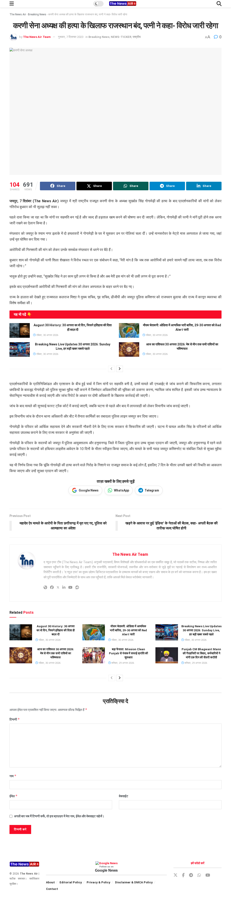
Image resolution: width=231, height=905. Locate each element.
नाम (12, 776)
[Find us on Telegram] (191, 875)
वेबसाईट (123, 796)
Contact (52, 889)
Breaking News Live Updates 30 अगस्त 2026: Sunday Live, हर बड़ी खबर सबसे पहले (201, 630)
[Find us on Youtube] (208, 875)
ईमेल (13, 796)
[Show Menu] (11, 3)
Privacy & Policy (98, 882)
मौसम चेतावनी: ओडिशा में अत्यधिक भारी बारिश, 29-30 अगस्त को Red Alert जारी (128, 630)
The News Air (17, 14)
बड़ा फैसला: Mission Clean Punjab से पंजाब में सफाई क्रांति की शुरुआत (128, 653)
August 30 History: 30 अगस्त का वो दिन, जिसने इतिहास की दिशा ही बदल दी (56, 630)
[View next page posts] (119, 369)
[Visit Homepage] (122, 3)
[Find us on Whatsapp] (199, 875)
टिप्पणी (14, 719)
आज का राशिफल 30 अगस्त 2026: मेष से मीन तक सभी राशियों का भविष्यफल (55, 653)
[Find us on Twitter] (175, 875)
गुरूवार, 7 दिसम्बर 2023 (70, 37)
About (50, 882)
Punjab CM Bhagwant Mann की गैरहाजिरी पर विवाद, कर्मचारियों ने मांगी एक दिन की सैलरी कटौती (201, 653)
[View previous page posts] (111, 369)
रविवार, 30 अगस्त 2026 (47, 335)
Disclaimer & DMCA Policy (134, 882)
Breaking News (37, 14)
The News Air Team (37, 37)
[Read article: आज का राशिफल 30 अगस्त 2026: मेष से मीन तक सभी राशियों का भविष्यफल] (129, 349)
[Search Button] (219, 3)
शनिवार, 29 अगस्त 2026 (122, 663)
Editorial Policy (71, 882)
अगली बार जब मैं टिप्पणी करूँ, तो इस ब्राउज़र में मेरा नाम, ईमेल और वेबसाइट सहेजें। (59, 816)
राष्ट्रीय (137, 37)
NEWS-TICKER (121, 37)
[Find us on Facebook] (183, 875)
